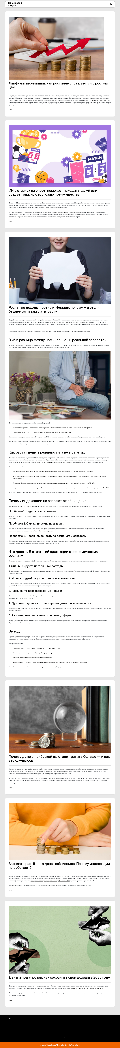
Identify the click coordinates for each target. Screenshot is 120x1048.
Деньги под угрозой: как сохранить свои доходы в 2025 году (59, 977)
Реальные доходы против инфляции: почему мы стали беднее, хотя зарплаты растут (54, 309)
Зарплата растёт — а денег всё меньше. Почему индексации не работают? (59, 866)
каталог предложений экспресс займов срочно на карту (87, 988)
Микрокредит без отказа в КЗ (100, 100)
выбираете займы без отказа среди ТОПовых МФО (66, 322)
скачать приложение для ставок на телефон (66, 212)
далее (10, 109)
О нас (28, 1030)
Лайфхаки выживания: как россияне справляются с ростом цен (58, 85)
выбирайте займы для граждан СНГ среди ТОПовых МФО (50, 881)
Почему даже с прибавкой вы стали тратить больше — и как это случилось (59, 758)
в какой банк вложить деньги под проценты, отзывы (55, 462)
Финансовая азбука (15, 4)
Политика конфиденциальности (37, 1037)
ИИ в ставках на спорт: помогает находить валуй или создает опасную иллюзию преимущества (53, 192)
